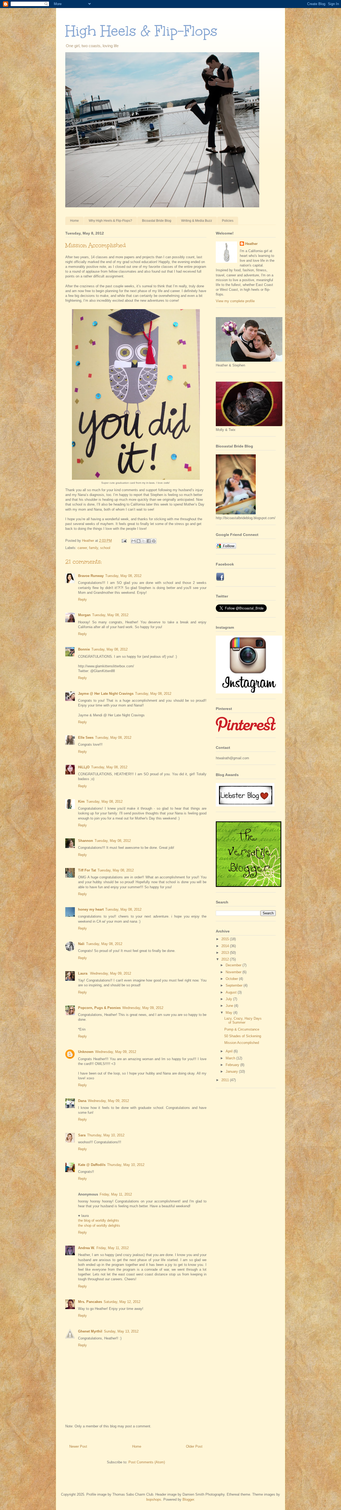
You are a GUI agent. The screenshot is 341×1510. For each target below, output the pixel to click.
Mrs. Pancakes (90, 1302)
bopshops (153, 1499)
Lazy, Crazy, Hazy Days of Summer (243, 1020)
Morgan (84, 615)
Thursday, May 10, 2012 (105, 1135)
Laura (83, 973)
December (234, 965)
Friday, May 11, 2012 (116, 1194)
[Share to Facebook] (148, 541)
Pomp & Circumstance (241, 1029)
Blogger (188, 1499)
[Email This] (133, 541)
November (234, 972)
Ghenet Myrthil (90, 1331)
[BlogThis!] (138, 541)
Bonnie (84, 649)
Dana (82, 1101)
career (82, 548)
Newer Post (78, 1446)
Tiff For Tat (87, 870)
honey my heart (91, 909)
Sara (82, 1135)
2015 (225, 939)
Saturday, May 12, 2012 (122, 1302)
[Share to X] (143, 541)
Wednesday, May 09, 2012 (110, 973)
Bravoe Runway (91, 576)
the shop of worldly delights (99, 1226)
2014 (225, 946)
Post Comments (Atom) (146, 1462)
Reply (82, 599)
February (233, 1065)
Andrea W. (86, 1248)
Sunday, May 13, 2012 (121, 1331)
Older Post (194, 1446)
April (230, 1051)
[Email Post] (124, 541)
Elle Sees (86, 738)
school (105, 548)
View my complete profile (235, 301)
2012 (225, 959)
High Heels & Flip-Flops (141, 30)
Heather (251, 244)
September (234, 985)
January (232, 1071)
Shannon (85, 841)
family (93, 548)
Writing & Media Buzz (196, 221)
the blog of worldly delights (98, 1220)
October (232, 979)
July (229, 999)
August (232, 992)
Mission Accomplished (241, 1043)
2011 (225, 1080)
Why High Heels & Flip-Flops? (110, 221)
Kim (81, 802)
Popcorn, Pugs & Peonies (99, 1008)
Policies (227, 221)
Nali (81, 944)
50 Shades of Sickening (242, 1036)
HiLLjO (84, 767)
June (230, 1006)
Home (74, 221)
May (229, 1013)
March (231, 1058)
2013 (225, 953)
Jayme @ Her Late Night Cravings (105, 694)
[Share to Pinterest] (153, 541)
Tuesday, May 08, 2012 (123, 576)
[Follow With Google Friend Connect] (226, 548)
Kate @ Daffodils (91, 1165)
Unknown (86, 1052)
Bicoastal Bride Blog (156, 221)
